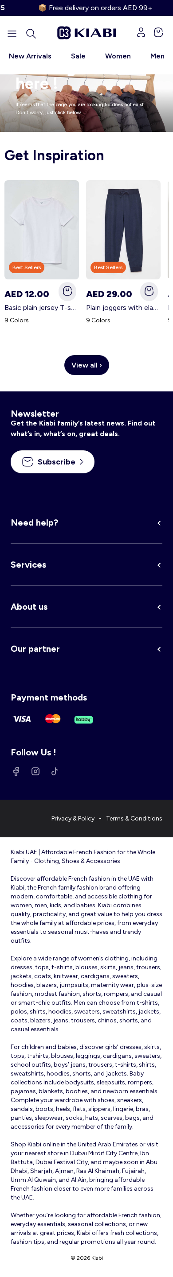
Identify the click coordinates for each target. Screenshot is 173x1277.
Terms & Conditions (134, 818)
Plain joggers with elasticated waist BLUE (123, 307)
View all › (86, 365)
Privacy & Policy (72, 818)
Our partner (35, 648)
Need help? (34, 522)
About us (29, 606)
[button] (31, 34)
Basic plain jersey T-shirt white (41, 307)
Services (28, 564)
